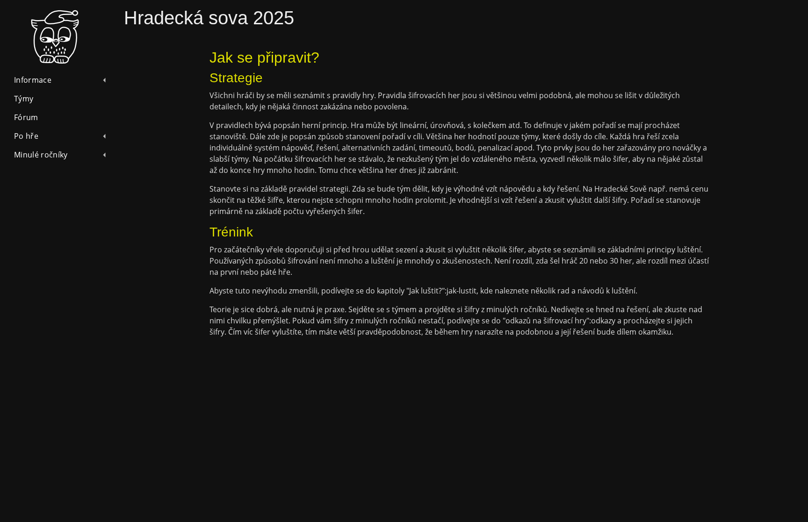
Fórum (26, 117)
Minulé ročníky (40, 155)
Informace (32, 80)
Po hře (26, 136)
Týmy (23, 98)
